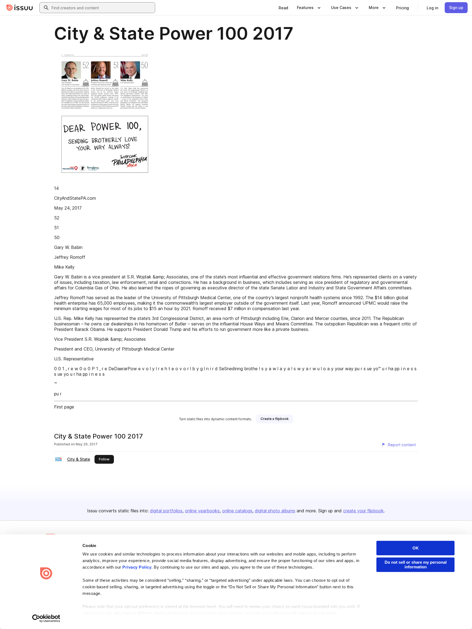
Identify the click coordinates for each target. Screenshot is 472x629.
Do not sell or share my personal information (416, 564)
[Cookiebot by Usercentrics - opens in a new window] (46, 618)
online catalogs (237, 510)
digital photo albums (275, 510)
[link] (283, 7)
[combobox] (102, 7)
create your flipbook (363, 510)
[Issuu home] (19, 8)
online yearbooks (202, 510)
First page (64, 407)
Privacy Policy (136, 567)
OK (415, 548)
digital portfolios (166, 510)
